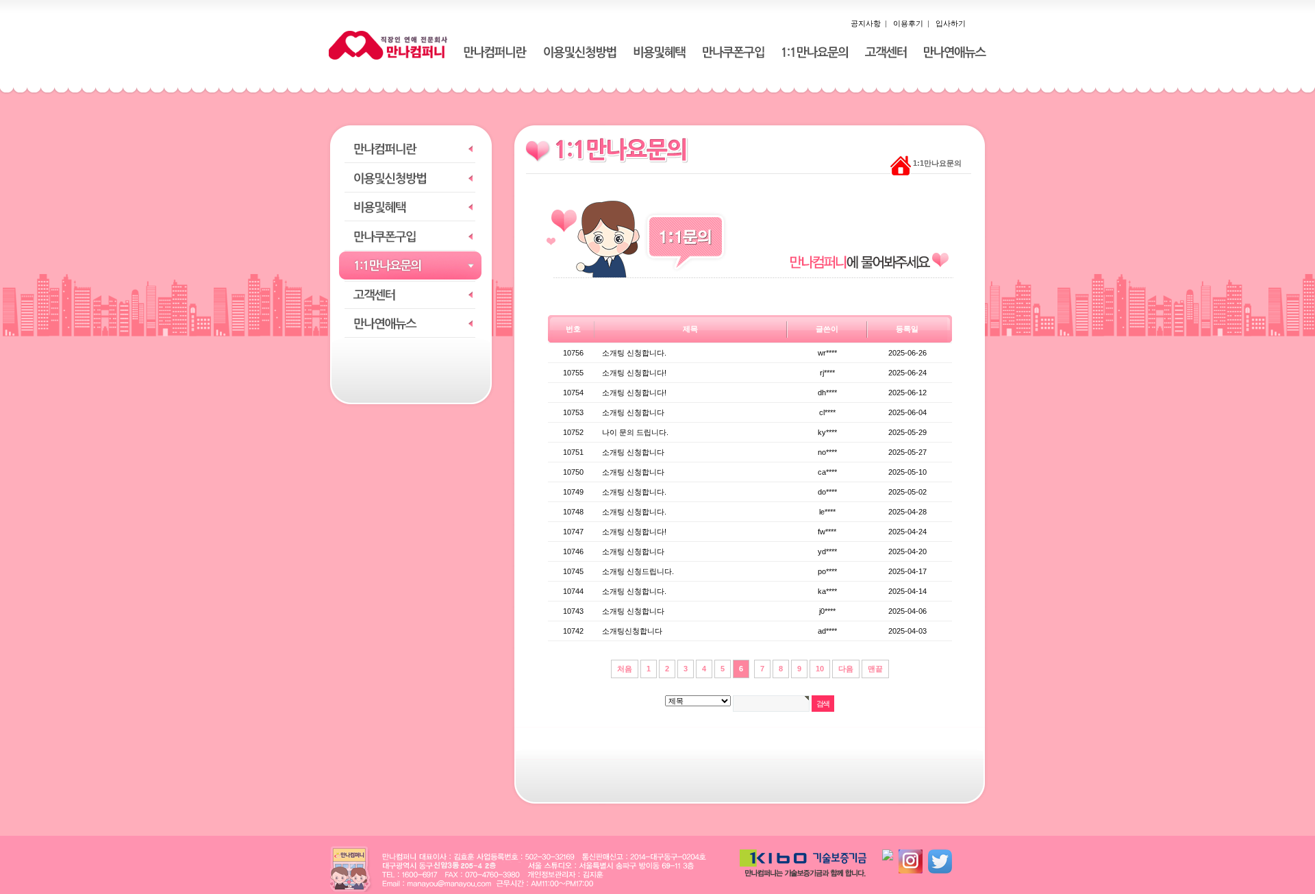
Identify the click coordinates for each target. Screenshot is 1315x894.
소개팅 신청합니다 (633, 412)
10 (820, 669)
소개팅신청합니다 (632, 631)
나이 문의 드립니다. (635, 432)
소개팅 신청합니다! (634, 373)
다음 (845, 669)
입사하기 (951, 23)
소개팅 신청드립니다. (638, 571)
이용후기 (908, 23)
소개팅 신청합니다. (634, 353)
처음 (624, 669)
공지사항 (866, 23)
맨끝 (875, 669)
